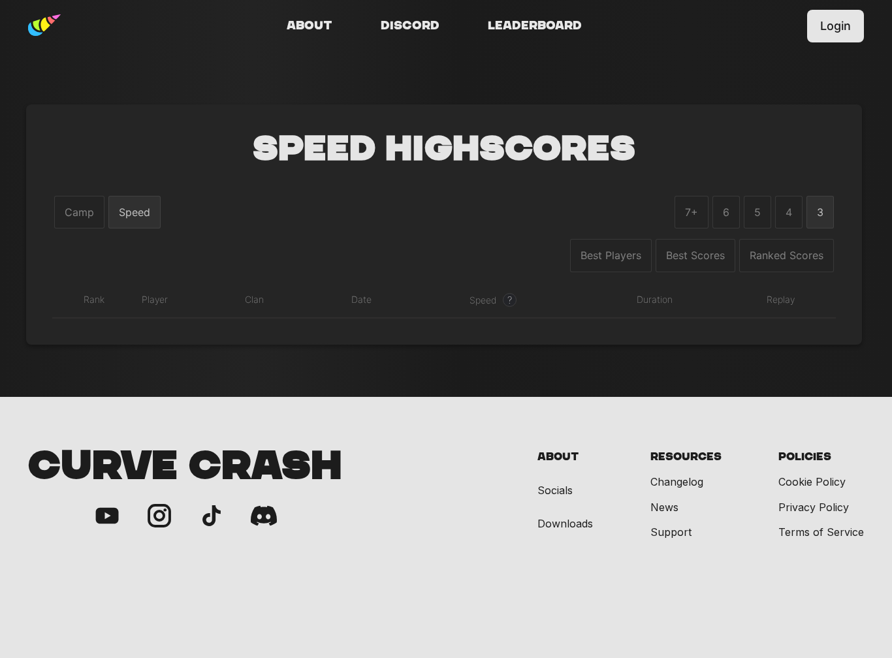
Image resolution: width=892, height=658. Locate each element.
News (664, 507)
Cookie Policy (812, 482)
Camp (79, 212)
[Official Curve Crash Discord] (264, 517)
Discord (410, 26)
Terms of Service (821, 532)
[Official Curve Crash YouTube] (107, 517)
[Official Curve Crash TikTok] (211, 517)
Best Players (611, 255)
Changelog (676, 482)
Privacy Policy (813, 507)
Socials (555, 490)
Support (671, 532)
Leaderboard (535, 26)
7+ (691, 212)
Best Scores (695, 255)
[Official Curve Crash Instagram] (159, 517)
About (309, 26)
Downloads (565, 524)
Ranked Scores (786, 255)
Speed (134, 212)
